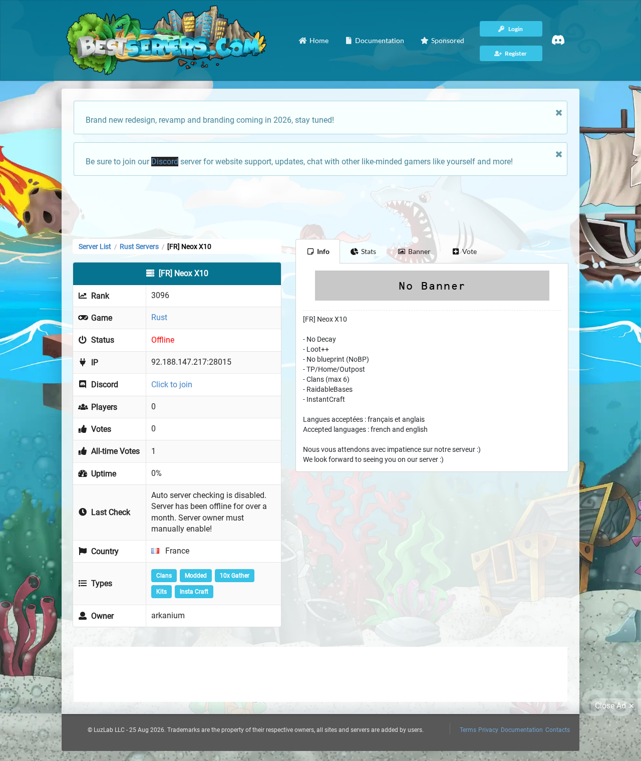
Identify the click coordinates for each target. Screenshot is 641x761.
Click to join (171, 384)
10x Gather (234, 575)
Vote (469, 251)
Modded (196, 575)
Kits (161, 591)
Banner (419, 251)
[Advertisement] (320, 206)
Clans (164, 575)
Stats (368, 251)
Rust (159, 317)
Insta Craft (194, 591)
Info (323, 251)
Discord (164, 161)
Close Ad (610, 705)
